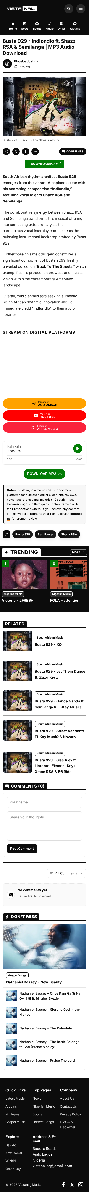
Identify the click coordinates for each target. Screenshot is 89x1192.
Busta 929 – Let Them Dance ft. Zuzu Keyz (60, 674)
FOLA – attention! (65, 600)
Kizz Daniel (13, 1153)
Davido (10, 1145)
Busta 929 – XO (48, 644)
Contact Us (68, 1106)
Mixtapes (12, 1114)
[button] (44, 474)
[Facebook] (63, 1184)
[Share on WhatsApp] (6, 151)
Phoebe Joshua (26, 61)
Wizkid (10, 1161)
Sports (37, 1114)
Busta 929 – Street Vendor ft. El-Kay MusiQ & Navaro (60, 734)
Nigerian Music (13, 594)
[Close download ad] (61, 162)
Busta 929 (22, 534)
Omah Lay (13, 1169)
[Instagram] (81, 1184)
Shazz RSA (69, 534)
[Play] (77, 448)
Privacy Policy (70, 1114)
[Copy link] (35, 151)
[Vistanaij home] (22, 8)
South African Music (50, 637)
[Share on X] (16, 151)
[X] (72, 1184)
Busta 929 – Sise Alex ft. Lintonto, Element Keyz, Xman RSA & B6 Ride (56, 766)
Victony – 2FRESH (18, 600)
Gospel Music (15, 1122)
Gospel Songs (17, 975)
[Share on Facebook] (25, 151)
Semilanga (45, 534)
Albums (11, 1106)
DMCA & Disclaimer (67, 1124)
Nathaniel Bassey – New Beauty (34, 982)
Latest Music (15, 1098)
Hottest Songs (43, 1122)
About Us (67, 1098)
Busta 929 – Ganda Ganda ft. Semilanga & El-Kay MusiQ (60, 704)
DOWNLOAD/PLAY (44, 164)
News (37, 1098)
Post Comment (22, 848)
